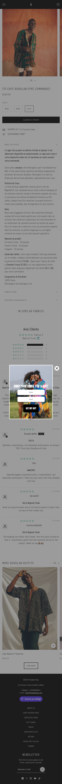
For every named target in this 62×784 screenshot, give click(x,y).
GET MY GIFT (31, 408)
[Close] (56, 368)
